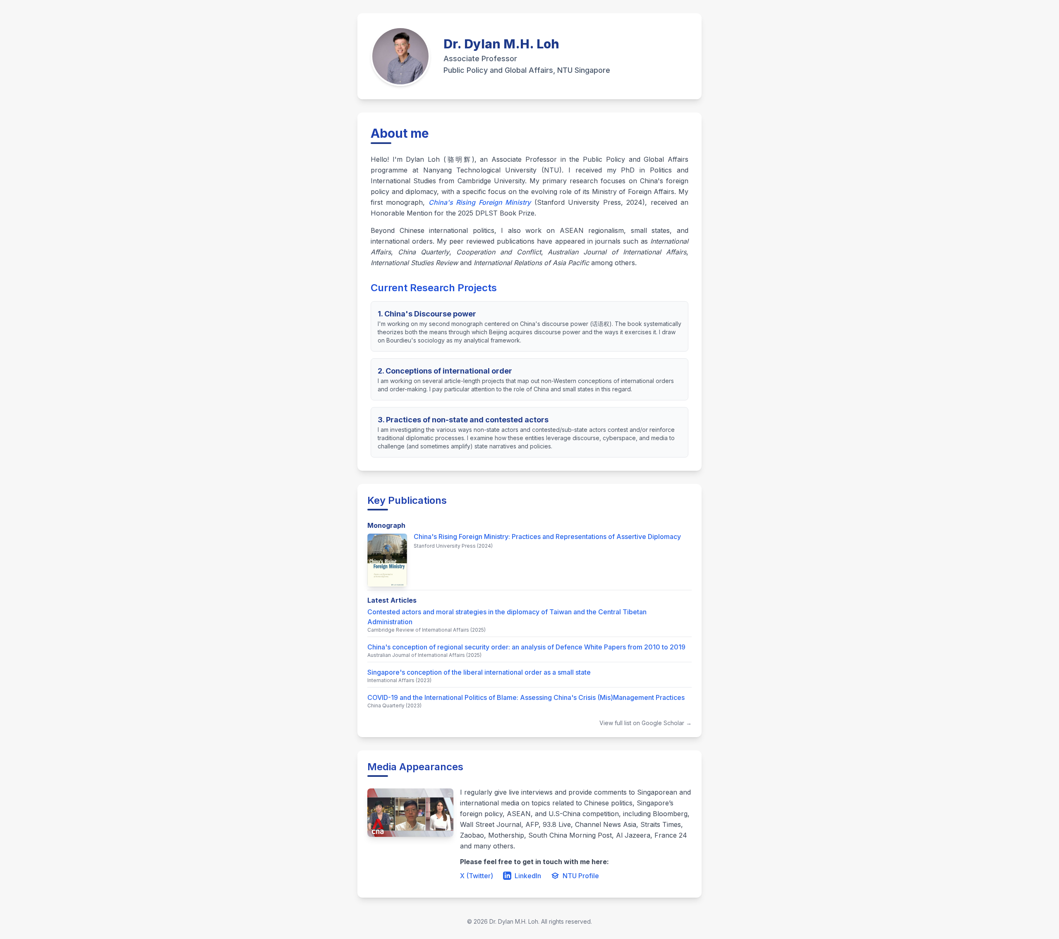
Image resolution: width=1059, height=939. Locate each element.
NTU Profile (581, 876)
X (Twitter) (476, 876)
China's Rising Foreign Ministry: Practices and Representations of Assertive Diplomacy (547, 536)
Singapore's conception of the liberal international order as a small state (479, 672)
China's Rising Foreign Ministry (480, 202)
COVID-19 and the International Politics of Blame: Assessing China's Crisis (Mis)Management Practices (526, 697)
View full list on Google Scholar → (645, 722)
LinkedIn (528, 876)
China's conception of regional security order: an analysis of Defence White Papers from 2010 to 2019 (526, 647)
